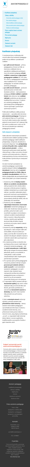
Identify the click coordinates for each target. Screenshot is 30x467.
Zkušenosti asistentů (10, 43)
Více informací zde (15, 457)
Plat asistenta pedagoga (11, 35)
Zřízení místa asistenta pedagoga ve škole (14, 18)
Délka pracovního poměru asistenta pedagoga (15, 25)
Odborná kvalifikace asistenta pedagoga (14, 23)
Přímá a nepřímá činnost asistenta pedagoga (13, 31)
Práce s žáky (15, 407)
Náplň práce (8, 38)
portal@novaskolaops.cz (15, 432)
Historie (7, 40)
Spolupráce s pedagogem (15, 412)
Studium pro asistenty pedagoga (12, 28)
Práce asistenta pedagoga (11, 20)
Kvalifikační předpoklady (11, 13)
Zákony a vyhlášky (9, 15)
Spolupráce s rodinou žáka (15, 409)
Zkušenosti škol (9, 46)
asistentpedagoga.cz (19, 4)
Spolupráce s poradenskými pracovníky (15, 415)
